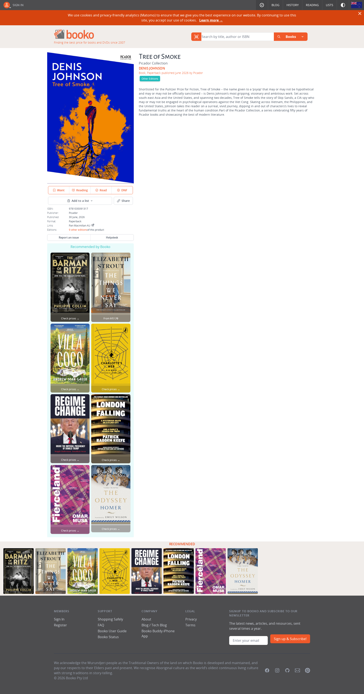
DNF (124, 190)
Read (103, 190)
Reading (312, 5)
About (146, 619)
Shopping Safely (110, 619)
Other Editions (150, 78)
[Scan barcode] (196, 36)
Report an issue (69, 237)
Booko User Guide (112, 631)
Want (61, 190)
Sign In (18, 5)
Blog (275, 5)
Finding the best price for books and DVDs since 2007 (89, 42)
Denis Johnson (152, 68)
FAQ (101, 625)
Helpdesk (112, 237)
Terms (190, 625)
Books (291, 36)
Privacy (191, 619)
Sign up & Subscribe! (290, 638)
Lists (329, 5)
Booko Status (108, 637)
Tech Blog (159, 625)
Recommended (182, 544)
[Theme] (343, 5)
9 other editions (78, 229)
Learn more (211, 20)
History (292, 5)
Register (60, 625)
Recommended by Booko (90, 246)
